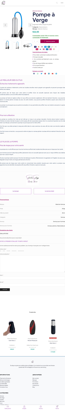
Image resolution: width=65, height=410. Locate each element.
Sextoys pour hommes (59, 221)
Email (2, 282)
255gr (63, 208)
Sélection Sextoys (42, 29)
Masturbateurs (43, 27)
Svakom (12, 345)
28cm (63, 213)
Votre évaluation (5, 254)
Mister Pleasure (32, 340)
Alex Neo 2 (53, 343)
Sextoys (63, 217)
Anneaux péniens (52, 226)
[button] (5, 25)
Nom (1, 275)
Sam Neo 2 (12, 340)
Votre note (3, 249)
